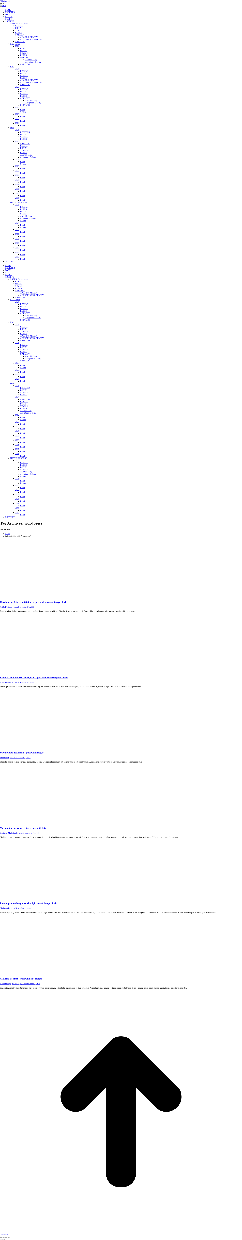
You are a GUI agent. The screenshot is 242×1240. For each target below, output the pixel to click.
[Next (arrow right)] (4, 1239)
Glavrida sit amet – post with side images (21, 978)
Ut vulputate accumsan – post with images (21, 752)
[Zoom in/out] (9, 1237)
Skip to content (6, 1)
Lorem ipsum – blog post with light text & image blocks (28, 903)
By (14, 607)
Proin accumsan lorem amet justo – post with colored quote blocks (34, 677)
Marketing (4, 757)
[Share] (4, 1237)
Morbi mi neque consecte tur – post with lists (23, 828)
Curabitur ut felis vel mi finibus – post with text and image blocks (33, 602)
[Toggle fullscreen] (6, 1237)
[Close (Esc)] (1, 1237)
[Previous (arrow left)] (1, 1239)
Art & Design (5, 607)
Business (3, 833)
